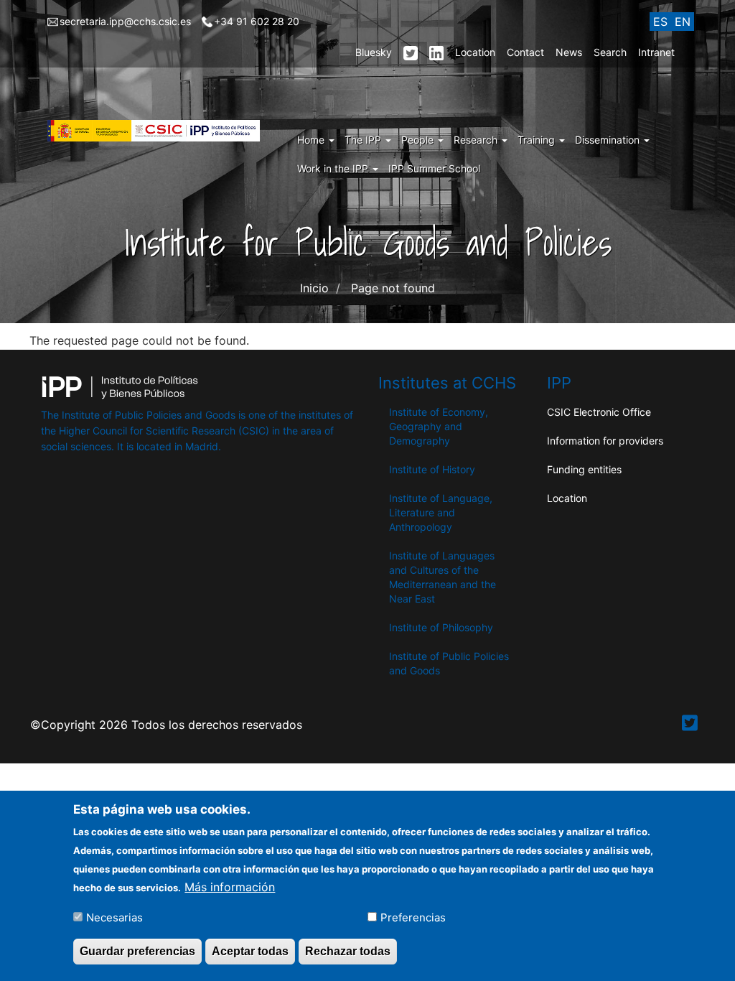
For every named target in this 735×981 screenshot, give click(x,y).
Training (538, 140)
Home (312, 140)
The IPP (364, 140)
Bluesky (373, 52)
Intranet (656, 52)
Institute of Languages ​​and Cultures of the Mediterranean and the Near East (443, 577)
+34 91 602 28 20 (256, 21)
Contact (525, 52)
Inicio (314, 288)
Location (475, 52)
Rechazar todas (347, 951)
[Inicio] (159, 130)
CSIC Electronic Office (599, 412)
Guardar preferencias (137, 951)
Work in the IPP (334, 168)
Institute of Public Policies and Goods (449, 663)
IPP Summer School (434, 168)
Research (477, 140)
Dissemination (608, 140)
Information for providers (605, 440)
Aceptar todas (250, 951)
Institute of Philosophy (441, 627)
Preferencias (413, 917)
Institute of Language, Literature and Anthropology (440, 512)
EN (682, 21)
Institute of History (432, 469)
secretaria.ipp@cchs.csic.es (125, 21)
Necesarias (114, 917)
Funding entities (584, 469)
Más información (229, 887)
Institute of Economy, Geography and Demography (438, 426)
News (569, 52)
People (418, 140)
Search (610, 52)
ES (660, 21)
